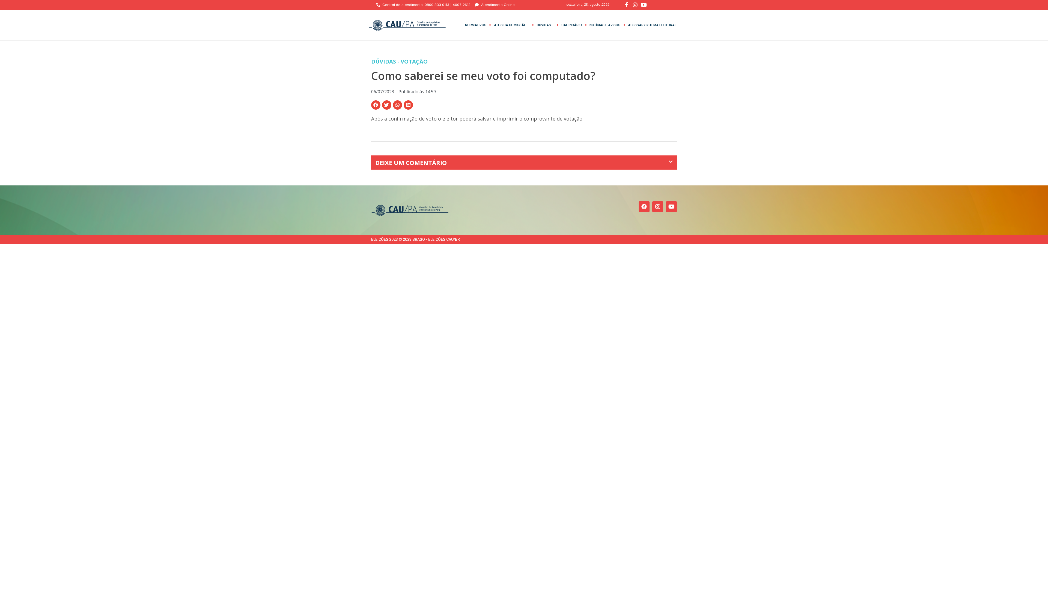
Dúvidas (544, 25)
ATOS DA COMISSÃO (510, 25)
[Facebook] (644, 206)
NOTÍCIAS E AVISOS (605, 25)
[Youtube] (671, 206)
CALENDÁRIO (571, 25)
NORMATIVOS (475, 25)
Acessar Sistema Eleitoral (652, 25)
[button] (375, 105)
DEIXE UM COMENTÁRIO (411, 162)
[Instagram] (657, 206)
